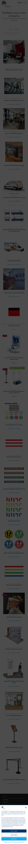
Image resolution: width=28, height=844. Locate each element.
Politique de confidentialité (18, 842)
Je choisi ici (14, 839)
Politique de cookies (8, 842)
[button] (26, 807)
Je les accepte (14, 831)
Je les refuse (14, 835)
